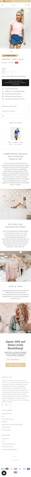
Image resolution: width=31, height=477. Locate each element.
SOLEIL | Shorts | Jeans (15, 142)
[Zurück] (8, 51)
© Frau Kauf (15, 460)
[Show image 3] (14, 51)
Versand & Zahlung (8, 111)
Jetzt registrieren (15, 365)
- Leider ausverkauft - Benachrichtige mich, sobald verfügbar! (15, 82)
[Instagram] (6, 405)
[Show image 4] (16, 51)
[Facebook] (2, 405)
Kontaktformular (6, 413)
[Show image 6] (19, 51)
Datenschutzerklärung (8, 444)
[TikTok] (10, 405)
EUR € (14, 456)
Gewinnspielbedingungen (9, 449)
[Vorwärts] (22, 51)
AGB (3, 441)
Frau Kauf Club (6, 430)
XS (3, 72)
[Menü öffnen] (2, 5)
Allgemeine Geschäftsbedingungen (12, 424)
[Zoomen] (27, 11)
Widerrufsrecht (6, 427)
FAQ (3, 116)
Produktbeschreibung (9, 106)
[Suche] (26, 5)
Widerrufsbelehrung (7, 446)
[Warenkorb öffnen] (29, 5)
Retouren (4, 422)
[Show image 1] (11, 51)
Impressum (5, 438)
